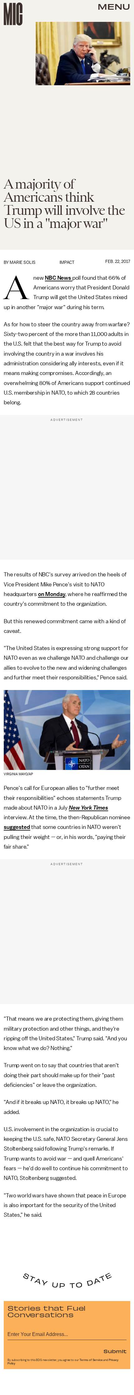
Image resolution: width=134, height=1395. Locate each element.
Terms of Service (91, 1360)
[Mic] (13, 14)
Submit (115, 1351)
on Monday (51, 594)
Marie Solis (23, 262)
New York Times (88, 808)
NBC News (58, 278)
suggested (17, 827)
